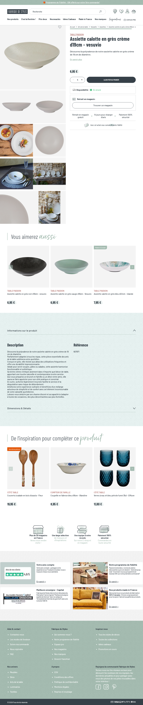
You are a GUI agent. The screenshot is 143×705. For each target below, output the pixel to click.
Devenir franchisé (62, 659)
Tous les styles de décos (109, 634)
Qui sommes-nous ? (63, 634)
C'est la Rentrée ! (28, 19)
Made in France (85, 19)
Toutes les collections (107, 639)
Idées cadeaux (104, 644)
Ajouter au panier (111, 80)
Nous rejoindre (16, 649)
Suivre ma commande (19, 644)
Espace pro (59, 644)
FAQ (11, 654)
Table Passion (77, 34)
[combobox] (63, 11)
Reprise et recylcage (63, 692)
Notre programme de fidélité (66, 639)
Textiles (13, 692)
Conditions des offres (63, 677)
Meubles (13, 672)
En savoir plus (76, 59)
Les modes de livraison (20, 639)
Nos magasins (60, 649)
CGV (56, 672)
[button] (71, 330)
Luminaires (15, 687)
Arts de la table (16, 682)
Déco (12, 677)
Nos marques (100, 19)
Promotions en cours (107, 649)
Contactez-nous (17, 634)
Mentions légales (61, 687)
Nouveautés (55, 19)
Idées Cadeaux (69, 19)
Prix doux (43, 19)
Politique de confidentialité (66, 682)
